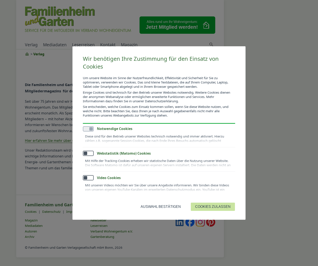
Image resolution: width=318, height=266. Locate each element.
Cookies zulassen (213, 206)
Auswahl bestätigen (161, 206)
